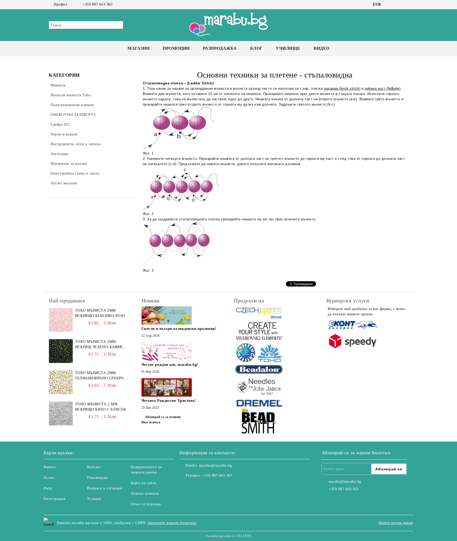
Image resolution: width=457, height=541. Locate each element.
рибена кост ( (376, 88)
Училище (288, 48)
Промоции (176, 48)
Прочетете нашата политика (172, 523)
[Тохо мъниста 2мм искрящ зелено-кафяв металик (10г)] (61, 351)
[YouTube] (405, 4)
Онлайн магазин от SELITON (228, 536)
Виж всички (151, 422)
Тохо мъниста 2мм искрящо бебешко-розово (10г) (103, 313)
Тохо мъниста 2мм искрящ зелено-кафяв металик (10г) (98, 345)
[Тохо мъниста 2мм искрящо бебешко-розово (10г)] (61, 320)
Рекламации (97, 478)
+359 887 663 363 (97, 4)
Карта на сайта (143, 483)
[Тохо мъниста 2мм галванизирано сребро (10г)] (61, 382)
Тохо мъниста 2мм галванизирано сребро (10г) (99, 376)
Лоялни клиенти (145, 493)
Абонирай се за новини (163, 417)
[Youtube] (207, 486)
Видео (322, 48)
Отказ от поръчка (146, 504)
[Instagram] (397, 4)
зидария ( (332, 88)
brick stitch (349, 88)
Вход (48, 488)
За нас (49, 478)
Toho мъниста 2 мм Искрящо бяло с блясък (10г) (100, 407)
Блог (256, 48)
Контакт (94, 467)
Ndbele (393, 88)
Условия (94, 499)
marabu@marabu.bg (215, 465)
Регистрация (54, 499)
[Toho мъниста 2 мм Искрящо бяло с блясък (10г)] (61, 413)
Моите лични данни (395, 523)
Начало (50, 467)
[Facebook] (389, 4)
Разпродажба (220, 48)
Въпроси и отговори (104, 488)
